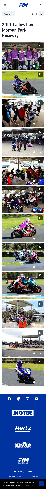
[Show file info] (34, 66)
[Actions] (40, 66)
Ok (41, 484)
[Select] (40, 45)
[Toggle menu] (5, 5)
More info (29, 485)
